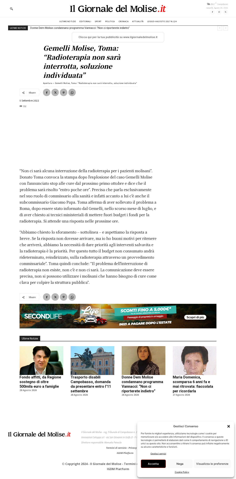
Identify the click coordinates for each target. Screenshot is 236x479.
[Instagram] (219, 12)
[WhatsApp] (72, 92)
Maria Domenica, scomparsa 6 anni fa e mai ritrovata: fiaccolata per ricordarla (78, 28)
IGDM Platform (125, 453)
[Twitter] (225, 12)
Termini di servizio (116, 447)
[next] (225, 28)
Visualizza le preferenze (212, 464)
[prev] (219, 28)
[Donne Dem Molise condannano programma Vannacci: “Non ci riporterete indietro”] (143, 360)
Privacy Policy (136, 447)
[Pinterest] (63, 92)
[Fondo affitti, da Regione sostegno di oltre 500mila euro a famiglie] (41, 360)
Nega (179, 464)
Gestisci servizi (158, 453)
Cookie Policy (182, 472)
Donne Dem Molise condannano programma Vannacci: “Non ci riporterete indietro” (142, 384)
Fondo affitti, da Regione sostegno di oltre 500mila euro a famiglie (40, 382)
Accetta (153, 464)
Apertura (47, 83)
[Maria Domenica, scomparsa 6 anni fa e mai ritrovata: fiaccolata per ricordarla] (194, 360)
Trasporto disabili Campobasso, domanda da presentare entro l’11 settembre (91, 384)
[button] (228, 426)
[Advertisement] (88, 138)
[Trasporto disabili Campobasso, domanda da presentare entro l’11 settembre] (92, 360)
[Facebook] (212, 12)
